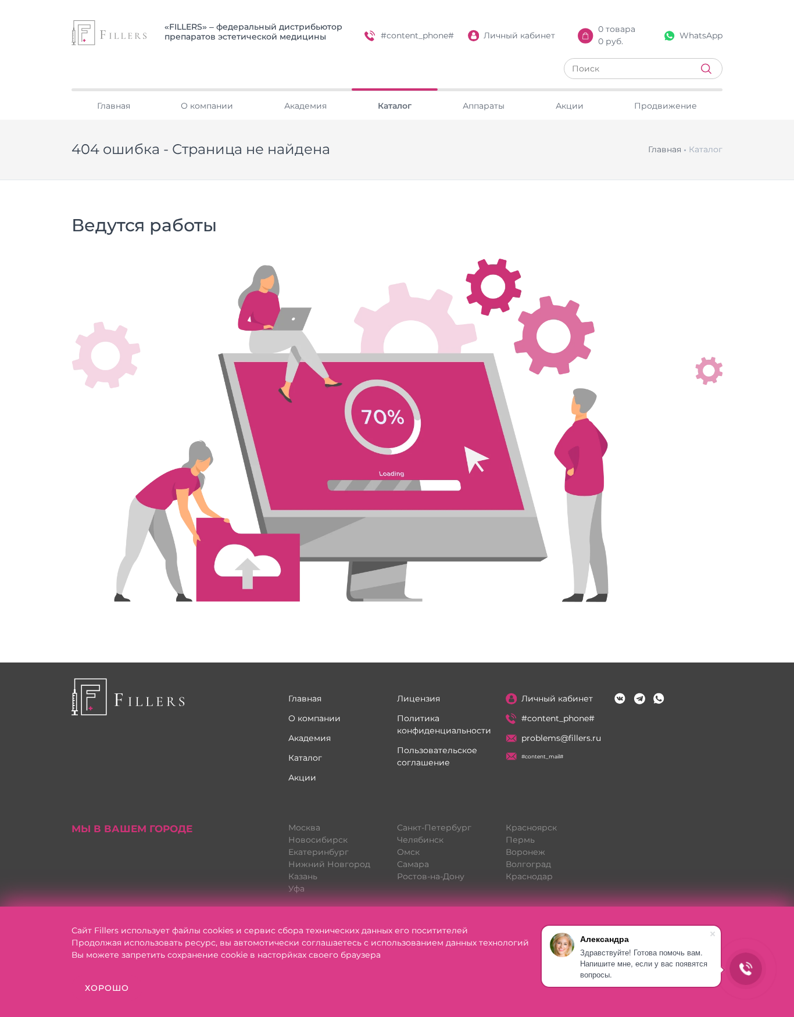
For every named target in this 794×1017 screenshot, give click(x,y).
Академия (305, 106)
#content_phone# (417, 35)
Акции (570, 106)
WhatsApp (701, 35)
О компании (207, 106)
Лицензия (418, 698)
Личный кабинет (519, 35)
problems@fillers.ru (561, 738)
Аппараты (484, 106)
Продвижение (665, 106)
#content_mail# (542, 756)
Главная (113, 106)
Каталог (395, 106)
